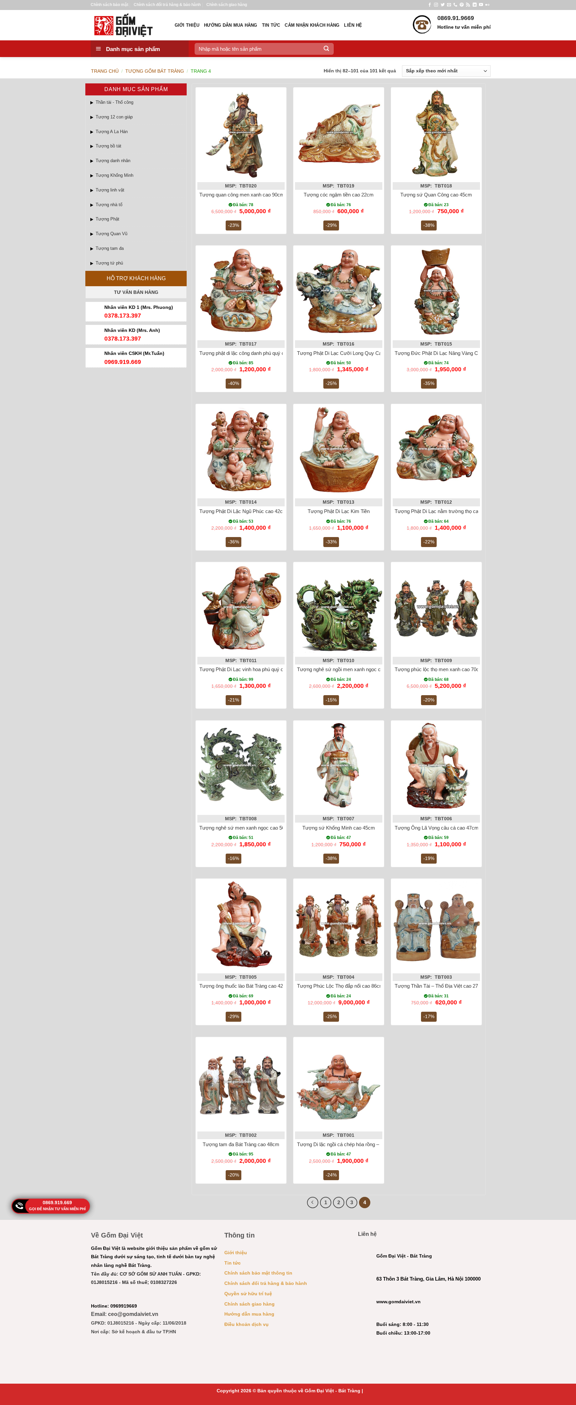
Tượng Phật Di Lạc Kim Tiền (339, 511)
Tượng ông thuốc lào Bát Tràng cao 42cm (244, 986)
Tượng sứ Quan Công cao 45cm (436, 194)
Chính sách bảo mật (109, 4)
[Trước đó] (312, 1202)
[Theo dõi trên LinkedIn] (475, 5)
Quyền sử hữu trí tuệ (248, 1293)
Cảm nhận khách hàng (312, 25)
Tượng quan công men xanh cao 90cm (241, 194)
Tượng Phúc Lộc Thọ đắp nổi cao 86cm (340, 986)
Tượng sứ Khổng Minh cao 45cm (338, 828)
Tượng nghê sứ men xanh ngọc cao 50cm (245, 828)
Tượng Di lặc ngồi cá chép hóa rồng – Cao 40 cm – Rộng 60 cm (366, 1144)
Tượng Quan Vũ (111, 233)
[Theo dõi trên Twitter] (443, 5)
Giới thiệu (187, 25)
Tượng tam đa (110, 248)
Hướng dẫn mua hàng (230, 25)
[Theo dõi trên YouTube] (481, 5)
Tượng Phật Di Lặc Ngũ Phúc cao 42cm (243, 511)
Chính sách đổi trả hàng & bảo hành (167, 4)
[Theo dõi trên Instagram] (436, 5)
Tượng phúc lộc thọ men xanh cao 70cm (439, 669)
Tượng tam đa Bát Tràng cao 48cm (241, 1144)
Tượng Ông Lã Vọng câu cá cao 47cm (437, 828)
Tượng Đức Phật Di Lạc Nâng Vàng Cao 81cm (446, 353)
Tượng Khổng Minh (114, 175)
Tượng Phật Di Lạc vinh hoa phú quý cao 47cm (250, 669)
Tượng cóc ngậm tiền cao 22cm (339, 194)
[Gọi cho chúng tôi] (455, 5)
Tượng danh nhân (113, 160)
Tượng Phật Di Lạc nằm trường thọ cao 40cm (445, 511)
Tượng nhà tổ (109, 204)
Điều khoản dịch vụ (246, 1324)
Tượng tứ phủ (109, 263)
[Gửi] (326, 48)
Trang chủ (105, 71)
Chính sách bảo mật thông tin (258, 1273)
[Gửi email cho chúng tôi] (449, 5)
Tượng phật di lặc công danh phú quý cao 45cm (251, 353)
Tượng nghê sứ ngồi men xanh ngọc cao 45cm (348, 669)
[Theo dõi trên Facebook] (430, 5)
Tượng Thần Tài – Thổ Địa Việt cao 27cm (440, 986)
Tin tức (271, 25)
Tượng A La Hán (112, 131)
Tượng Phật (107, 218)
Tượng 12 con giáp (114, 116)
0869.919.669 (57, 1202)
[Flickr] (487, 5)
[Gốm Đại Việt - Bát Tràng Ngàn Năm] (128, 25)
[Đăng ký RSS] (468, 5)
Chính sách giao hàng (226, 4)
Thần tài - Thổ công (114, 102)
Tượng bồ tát (108, 145)
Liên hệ (353, 25)
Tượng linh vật (110, 189)
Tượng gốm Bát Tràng (154, 71)
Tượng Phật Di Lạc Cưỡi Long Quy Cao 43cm (347, 353)
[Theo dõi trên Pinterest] (462, 5)
